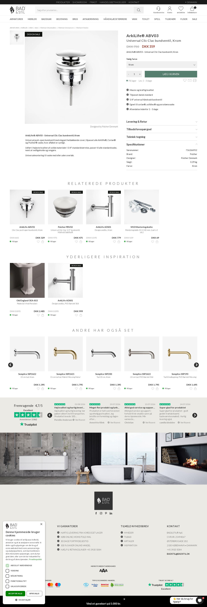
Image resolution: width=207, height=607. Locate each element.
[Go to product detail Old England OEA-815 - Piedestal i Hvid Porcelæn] (27, 280)
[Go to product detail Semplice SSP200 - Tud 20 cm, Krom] (103, 353)
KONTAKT (134, 2)
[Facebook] (96, 513)
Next (196, 365)
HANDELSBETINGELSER (113, 2)
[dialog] (24, 562)
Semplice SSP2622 (27, 374)
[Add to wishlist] (185, 80)
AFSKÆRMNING (91, 19)
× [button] (41, 524)
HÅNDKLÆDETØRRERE (115, 19)
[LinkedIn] (111, 513)
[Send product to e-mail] (190, 80)
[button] (24, 599)
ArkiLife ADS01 (103, 227)
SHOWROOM (80, 2)
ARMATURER (16, 19)
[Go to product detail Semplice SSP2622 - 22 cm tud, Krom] (27, 353)
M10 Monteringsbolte (142, 227)
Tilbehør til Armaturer (66, 28)
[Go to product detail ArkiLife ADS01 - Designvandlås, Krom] (103, 207)
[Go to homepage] (17, 10)
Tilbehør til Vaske (82, 28)
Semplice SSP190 (180, 374)
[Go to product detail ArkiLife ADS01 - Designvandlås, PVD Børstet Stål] (65, 280)
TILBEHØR (170, 19)
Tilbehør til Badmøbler (48, 28)
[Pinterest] (106, 513)
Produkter (63, 2)
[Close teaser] (124, 599)
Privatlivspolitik (35, 559)
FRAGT (93, 2)
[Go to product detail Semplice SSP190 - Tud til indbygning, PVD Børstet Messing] (180, 353)
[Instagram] (101, 513)
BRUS (75, 19)
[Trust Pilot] (155, 585)
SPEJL (157, 19)
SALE (194, 19)
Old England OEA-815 (27, 300)
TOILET (145, 19)
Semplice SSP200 (103, 374)
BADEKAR (46, 19)
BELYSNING (62, 19)
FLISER (183, 19)
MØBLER (32, 19)
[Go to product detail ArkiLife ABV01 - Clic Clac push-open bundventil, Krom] (27, 207)
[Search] (139, 10)
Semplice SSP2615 (65, 374)
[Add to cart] (43, 242)
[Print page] (194, 80)
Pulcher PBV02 (65, 227)
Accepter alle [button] (15, 593)
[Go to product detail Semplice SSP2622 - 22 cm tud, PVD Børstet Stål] (141, 353)
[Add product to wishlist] (38, 242)
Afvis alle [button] (34, 593)
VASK (134, 19)
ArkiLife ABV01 (27, 227)
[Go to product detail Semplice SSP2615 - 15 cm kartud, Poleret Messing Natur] (65, 353)
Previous (10, 365)
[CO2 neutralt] (117, 585)
